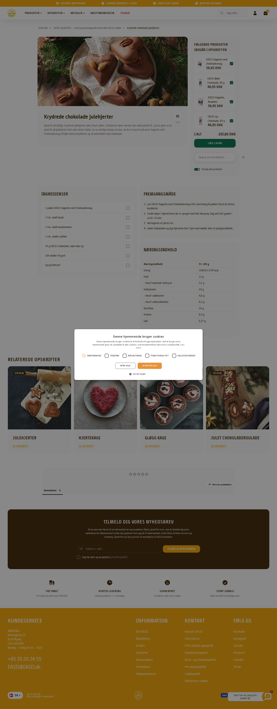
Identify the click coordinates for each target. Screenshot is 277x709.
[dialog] (138, 354)
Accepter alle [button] (150, 365)
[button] (138, 374)
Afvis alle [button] (125, 365)
